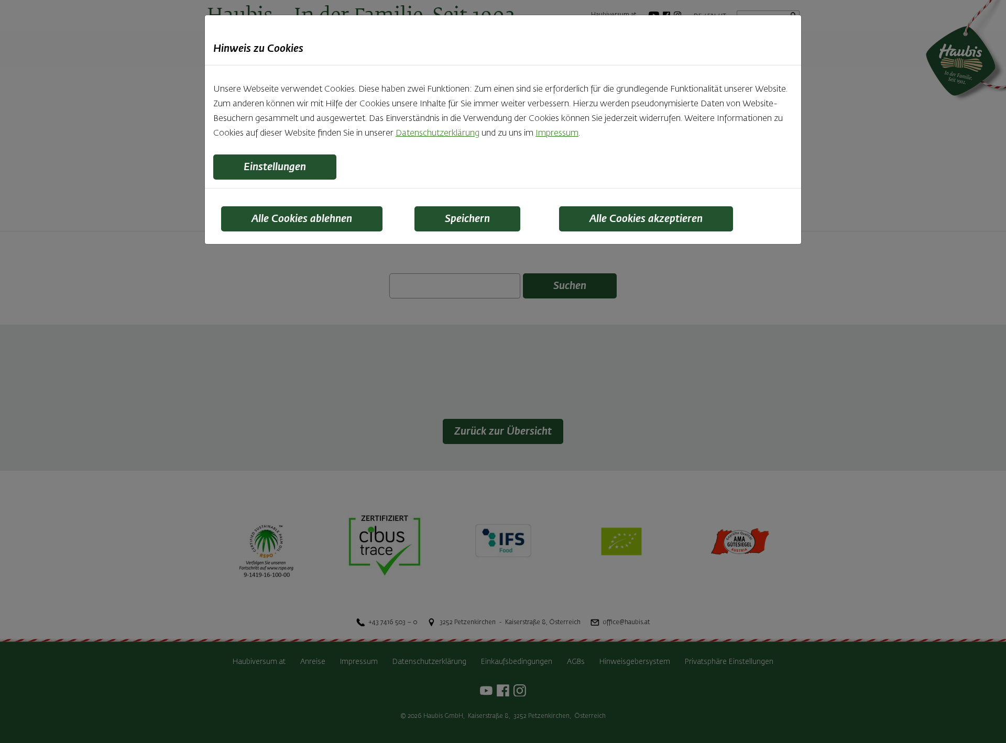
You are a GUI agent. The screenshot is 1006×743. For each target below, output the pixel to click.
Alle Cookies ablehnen (302, 219)
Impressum (556, 133)
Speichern (467, 219)
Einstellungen (275, 167)
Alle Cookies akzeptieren (646, 219)
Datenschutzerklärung (437, 133)
